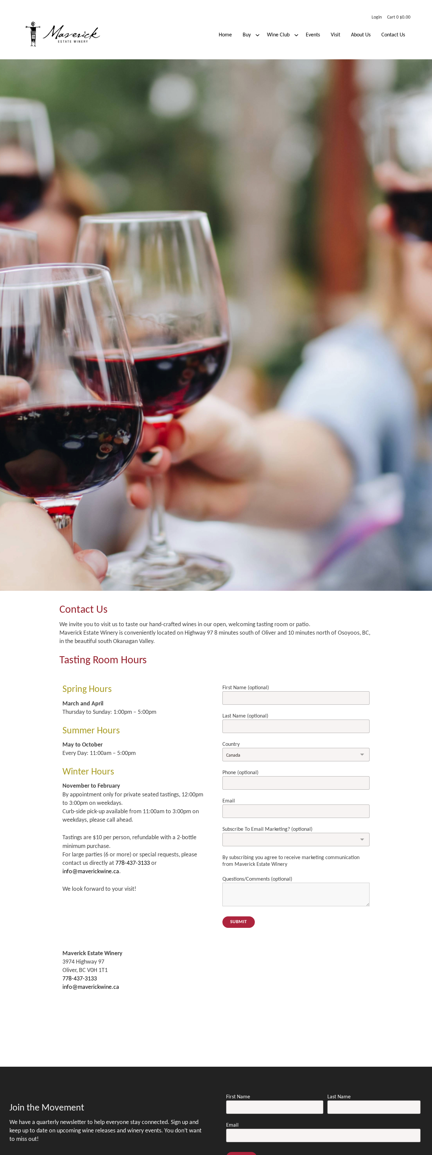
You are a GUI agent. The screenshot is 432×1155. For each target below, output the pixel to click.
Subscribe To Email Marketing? (267, 829)
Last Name (245, 716)
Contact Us (393, 35)
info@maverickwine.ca (90, 872)
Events (313, 35)
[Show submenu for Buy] (257, 35)
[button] (398, 17)
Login (377, 17)
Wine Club (278, 35)
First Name (245, 688)
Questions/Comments (257, 879)
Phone (240, 773)
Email (228, 801)
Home (225, 35)
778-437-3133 (132, 863)
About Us (361, 35)
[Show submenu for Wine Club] (296, 35)
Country (231, 744)
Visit (335, 35)
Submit (238, 921)
